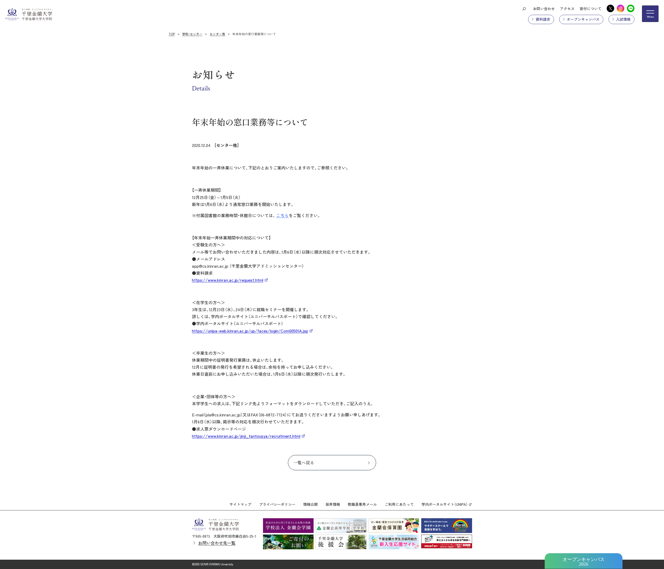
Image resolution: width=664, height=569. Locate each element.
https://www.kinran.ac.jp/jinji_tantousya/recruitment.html (246, 436)
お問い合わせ (544, 8)
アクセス (567, 8)
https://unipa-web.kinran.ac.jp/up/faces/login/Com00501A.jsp (250, 331)
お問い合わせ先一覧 (217, 543)
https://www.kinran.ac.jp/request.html (227, 280)
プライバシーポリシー (277, 504)
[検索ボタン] (524, 8)
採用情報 (333, 504)
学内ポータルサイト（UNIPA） (444, 504)
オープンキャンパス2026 (584, 562)
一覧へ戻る (303, 462)
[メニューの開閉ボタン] (650, 13)
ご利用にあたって (399, 504)
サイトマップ (240, 504)
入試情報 (623, 19)
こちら (282, 215)
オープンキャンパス (583, 19)
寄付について (590, 8)
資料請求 (543, 19)
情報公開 (310, 504)
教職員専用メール (362, 504)
